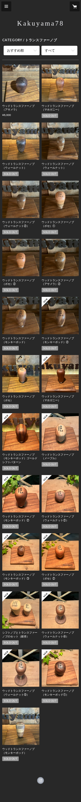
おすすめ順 (15, 50)
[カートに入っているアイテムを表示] (75, 6)
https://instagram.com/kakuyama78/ (40, 780)
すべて (50, 50)
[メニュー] (6, 6)
